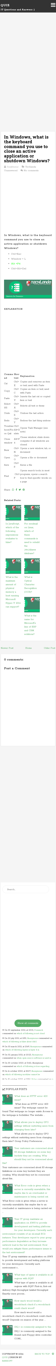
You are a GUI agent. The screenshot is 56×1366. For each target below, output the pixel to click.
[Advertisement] (28, 48)
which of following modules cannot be (22, 1074)
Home (28, 648)
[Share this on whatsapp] (13, 489)
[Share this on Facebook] (16, 489)
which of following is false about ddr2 (19, 1041)
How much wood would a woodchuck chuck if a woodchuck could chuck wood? (32, 1305)
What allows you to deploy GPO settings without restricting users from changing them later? (33, 1126)
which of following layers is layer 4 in (22, 1050)
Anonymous (32, 1038)
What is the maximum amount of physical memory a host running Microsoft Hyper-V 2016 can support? (13, 592)
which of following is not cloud (31, 1033)
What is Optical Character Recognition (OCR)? (30, 584)
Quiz (5, 5)
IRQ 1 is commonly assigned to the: (32, 1327)
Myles (34, 1079)
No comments (31, 170)
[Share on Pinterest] (24, 489)
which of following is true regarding (33, 1066)
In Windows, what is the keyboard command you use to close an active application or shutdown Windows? (26, 149)
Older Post (49, 648)
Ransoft (7, 1361)
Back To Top (42, 1354)
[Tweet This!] (20, 489)
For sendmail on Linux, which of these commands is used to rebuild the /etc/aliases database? (32, 538)
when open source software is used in (34, 1058)
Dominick (38, 1030)
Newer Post (7, 648)
